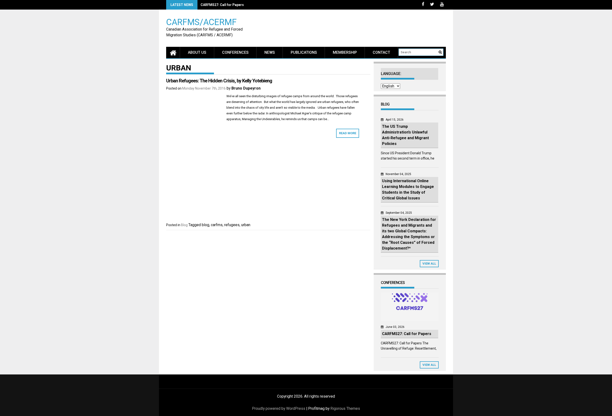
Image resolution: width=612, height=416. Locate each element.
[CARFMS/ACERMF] (173, 52)
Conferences (235, 52)
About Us (197, 52)
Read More (347, 133)
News (269, 52)
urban (245, 225)
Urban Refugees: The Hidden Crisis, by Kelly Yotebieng (219, 81)
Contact (381, 52)
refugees (232, 225)
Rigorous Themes (345, 408)
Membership (345, 52)
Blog (184, 225)
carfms (217, 225)
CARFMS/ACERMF (201, 22)
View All (429, 263)
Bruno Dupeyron (246, 88)
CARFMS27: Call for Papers (222, 5)
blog (205, 225)
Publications (304, 52)
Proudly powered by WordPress (278, 408)
